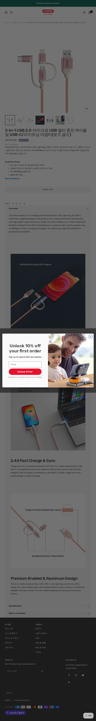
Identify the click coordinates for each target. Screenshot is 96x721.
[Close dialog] (91, 337)
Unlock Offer (25, 371)
